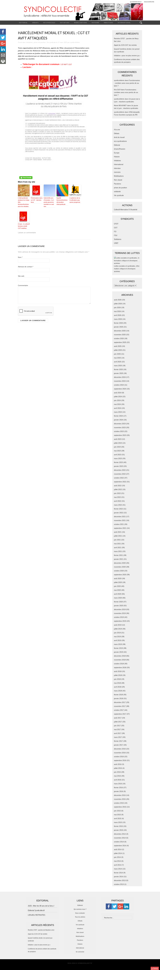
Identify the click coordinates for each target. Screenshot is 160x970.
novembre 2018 (120, 660)
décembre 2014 (120, 834)
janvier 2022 (118, 513)
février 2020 (118, 602)
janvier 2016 (118, 791)
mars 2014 (118, 869)
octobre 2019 (119, 617)
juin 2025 (117, 354)
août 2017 (117, 718)
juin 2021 (117, 540)
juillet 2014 (118, 853)
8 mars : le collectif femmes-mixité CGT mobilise (24, 226)
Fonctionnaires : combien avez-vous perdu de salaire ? (127, 83)
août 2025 (117, 346)
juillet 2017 (118, 722)
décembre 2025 (120, 331)
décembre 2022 (120, 470)
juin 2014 (117, 857)
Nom (20, 257)
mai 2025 (117, 358)
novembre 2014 (120, 838)
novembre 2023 (120, 427)
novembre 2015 (120, 799)
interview (117, 168)
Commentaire (23, 285)
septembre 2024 (120, 389)
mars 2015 (118, 822)
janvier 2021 (118, 559)
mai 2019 (117, 636)
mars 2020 (118, 598)
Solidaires (117, 239)
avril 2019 (117, 640)
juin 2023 (117, 447)
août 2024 (117, 393)
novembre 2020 (120, 567)
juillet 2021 (118, 536)
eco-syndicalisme (120, 141)
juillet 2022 (118, 489)
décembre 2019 (120, 609)
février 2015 (118, 826)
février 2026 (118, 323)
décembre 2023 (120, 424)
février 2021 (118, 555)
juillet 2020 (118, 582)
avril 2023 (117, 454)
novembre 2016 (120, 753)
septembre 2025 (120, 342)
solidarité (117, 191)
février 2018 (118, 695)
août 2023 (117, 439)
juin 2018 (117, 679)
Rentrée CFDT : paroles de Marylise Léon (41, 930)
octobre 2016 (119, 756)
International (124, 22)
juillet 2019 (118, 629)
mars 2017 (118, 737)
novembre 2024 (120, 381)
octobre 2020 (119, 571)
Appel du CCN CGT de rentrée (125, 45)
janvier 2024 (118, 420)
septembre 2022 (120, 482)
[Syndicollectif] (80, 12)
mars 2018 (118, 691)
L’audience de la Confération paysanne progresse (74, 200)
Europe (116, 153)
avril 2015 (117, 818)
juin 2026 (117, 307)
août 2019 (117, 625)
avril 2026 (117, 315)
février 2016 (118, 787)
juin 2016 (117, 772)
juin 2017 (117, 725)
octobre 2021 (119, 524)
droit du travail (119, 137)
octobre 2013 (119, 884)
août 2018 (117, 671)
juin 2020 (117, 586)
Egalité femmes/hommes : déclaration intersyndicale (62, 201)
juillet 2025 (118, 350)
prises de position (40, 42)
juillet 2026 (118, 304)
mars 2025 (118, 365)
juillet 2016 (118, 768)
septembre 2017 (120, 714)
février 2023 (118, 462)
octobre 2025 (119, 338)
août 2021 (117, 532)
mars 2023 (118, 458)
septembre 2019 (120, 621)
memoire (117, 172)
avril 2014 (117, 865)
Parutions (108, 22)
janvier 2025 (118, 373)
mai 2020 (117, 590)
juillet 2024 (118, 396)
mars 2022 (118, 505)
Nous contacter (80, 913)
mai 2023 (117, 451)
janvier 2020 (118, 605)
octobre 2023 (119, 431)
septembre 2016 (120, 760)
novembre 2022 (120, 474)
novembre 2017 (120, 706)
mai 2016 (117, 776)
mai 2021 (117, 544)
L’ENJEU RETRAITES (36, 915)
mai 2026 (117, 311)
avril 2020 (117, 594)
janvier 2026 (118, 327)
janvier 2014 (118, 876)
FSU (115, 235)
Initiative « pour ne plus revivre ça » (127, 55)
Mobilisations (80, 22)
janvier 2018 (118, 698)
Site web (21, 276)
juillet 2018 (118, 675)
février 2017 (118, 741)
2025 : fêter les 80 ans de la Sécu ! (41, 906)
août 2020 (117, 578)
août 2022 (117, 485)
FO (115, 231)
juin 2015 (117, 811)
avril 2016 (117, 780)
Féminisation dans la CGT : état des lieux (37, 200)
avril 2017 (117, 733)
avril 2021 (117, 547)
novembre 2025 (120, 334)
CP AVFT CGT (66, 64)
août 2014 (117, 849)
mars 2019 (118, 644)
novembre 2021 (120, 520)
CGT (115, 228)
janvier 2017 (118, 745)
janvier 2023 (118, 466)
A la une (117, 129)
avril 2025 (117, 362)
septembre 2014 (120, 845)
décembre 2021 (120, 516)
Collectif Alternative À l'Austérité (125, 209)
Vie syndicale (49, 22)
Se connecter (80, 952)
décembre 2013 (120, 880)
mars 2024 (118, 412)
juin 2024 (117, 400)
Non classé (118, 180)
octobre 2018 (119, 664)
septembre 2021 (120, 528)
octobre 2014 (119, 842)
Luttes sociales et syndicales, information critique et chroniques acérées (127, 268)
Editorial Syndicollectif (36, 910)
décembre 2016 (120, 749)
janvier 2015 (118, 830)
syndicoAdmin (75, 42)
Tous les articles (80, 917)
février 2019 (118, 648)
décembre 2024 (120, 377)
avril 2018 (117, 687)
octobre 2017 (119, 710)
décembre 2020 (120, 563)
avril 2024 (117, 408)
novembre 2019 (120, 613)
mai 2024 (117, 404)
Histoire (95, 22)
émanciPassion (119, 149)
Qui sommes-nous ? (80, 909)
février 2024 (118, 416)
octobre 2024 (119, 385)
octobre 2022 (119, 478)
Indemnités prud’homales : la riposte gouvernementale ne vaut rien (49, 202)
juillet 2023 (118, 443)
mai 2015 (117, 815)
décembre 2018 (120, 656)
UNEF (116, 243)
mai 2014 (117, 861)
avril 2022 (117, 501)
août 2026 (117, 300)
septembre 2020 (120, 575)
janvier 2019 (118, 652)
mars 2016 (118, 784)
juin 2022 (117, 493)
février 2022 (118, 509)
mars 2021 (118, 551)
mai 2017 (117, 729)
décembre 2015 (120, 795)
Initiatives (64, 22)
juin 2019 (117, 633)
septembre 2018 (120, 667)
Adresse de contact (25, 267)
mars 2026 (118, 319)
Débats (35, 22)
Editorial (23, 22)
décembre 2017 (120, 702)
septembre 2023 (120, 435)
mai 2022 (117, 497)
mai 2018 (117, 683)
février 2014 (118, 873)
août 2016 (117, 764)
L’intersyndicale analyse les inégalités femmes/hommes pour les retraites (24, 202)
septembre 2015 (120, 807)
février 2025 (118, 369)
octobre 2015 (119, 803)
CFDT (116, 224)
